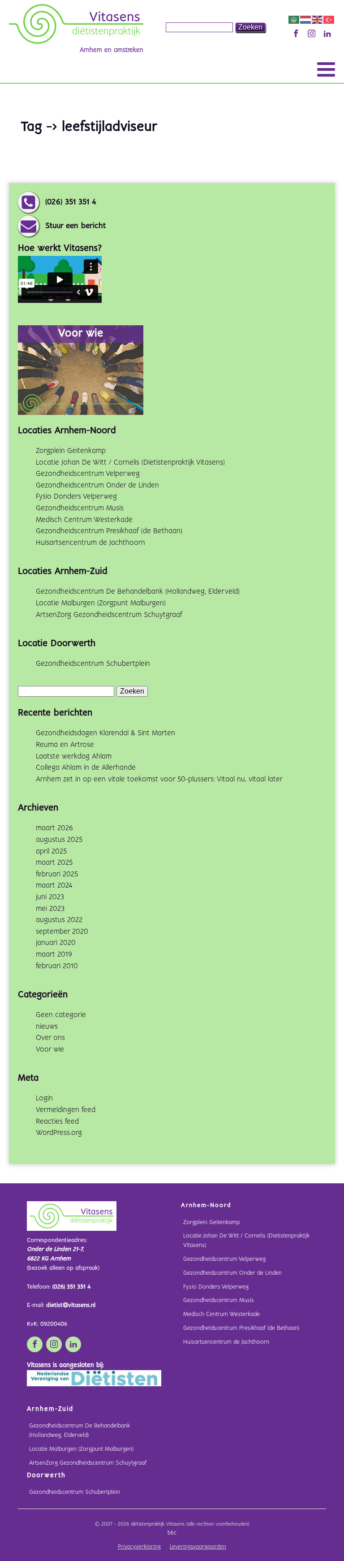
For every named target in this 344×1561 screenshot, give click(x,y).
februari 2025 (57, 874)
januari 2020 (56, 943)
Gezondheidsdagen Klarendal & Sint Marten (105, 733)
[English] (317, 19)
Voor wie (50, 1049)
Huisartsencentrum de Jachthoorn (90, 542)
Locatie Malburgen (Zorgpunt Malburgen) (101, 603)
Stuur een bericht (75, 226)
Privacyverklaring (139, 1547)
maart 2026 (54, 828)
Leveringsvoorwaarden (198, 1547)
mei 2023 (50, 909)
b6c (172, 1533)
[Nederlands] (306, 19)
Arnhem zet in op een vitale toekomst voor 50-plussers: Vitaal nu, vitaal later (159, 779)
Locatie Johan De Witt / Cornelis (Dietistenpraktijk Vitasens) (130, 462)
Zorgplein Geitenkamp (71, 451)
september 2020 (62, 931)
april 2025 (51, 851)
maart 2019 (54, 954)
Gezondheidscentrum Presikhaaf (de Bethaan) (109, 531)
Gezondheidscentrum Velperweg (88, 473)
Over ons (50, 1038)
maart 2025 (54, 862)
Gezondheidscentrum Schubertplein (93, 663)
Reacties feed (57, 1121)
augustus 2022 (59, 920)
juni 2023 (50, 897)
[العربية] (294, 19)
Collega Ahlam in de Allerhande (86, 767)
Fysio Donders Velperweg (76, 496)
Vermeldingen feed (65, 1110)
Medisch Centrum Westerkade (84, 520)
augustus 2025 (59, 840)
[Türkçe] (329, 19)
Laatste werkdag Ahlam (74, 756)
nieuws (47, 1026)
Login (44, 1098)
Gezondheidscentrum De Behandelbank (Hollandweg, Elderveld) (138, 591)
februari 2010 (57, 966)
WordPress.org (59, 1133)
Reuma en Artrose (65, 745)
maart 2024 (54, 885)
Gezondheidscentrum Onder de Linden (97, 485)
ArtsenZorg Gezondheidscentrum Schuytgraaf (109, 615)
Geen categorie (61, 1015)
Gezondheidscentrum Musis (80, 508)
